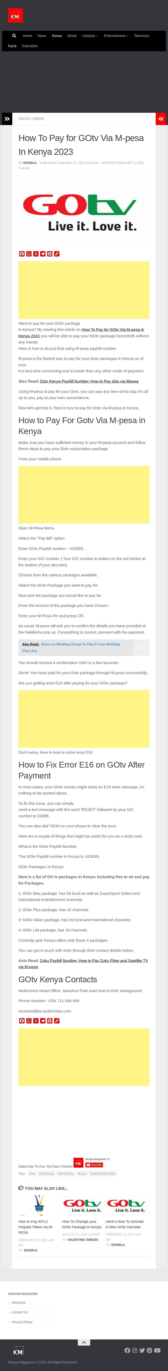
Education (29, 46)
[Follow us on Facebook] (127, 1350)
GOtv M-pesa (66, 1173)
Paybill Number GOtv (103, 1173)
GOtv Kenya (46, 1173)
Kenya (57, 36)
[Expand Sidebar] (7, 119)
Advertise (19, 1302)
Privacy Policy (22, 1322)
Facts (12, 46)
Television (141, 36)
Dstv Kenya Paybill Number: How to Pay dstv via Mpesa (89, 381)
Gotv (32, 1173)
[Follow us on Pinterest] (149, 1350)
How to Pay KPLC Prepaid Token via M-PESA (35, 1227)
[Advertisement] (84, 82)
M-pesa (82, 1173)
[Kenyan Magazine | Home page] (15, 15)
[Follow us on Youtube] (157, 1350)
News (42, 36)
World (71, 36)
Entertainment (114, 36)
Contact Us (20, 1312)
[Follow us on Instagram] (135, 1350)
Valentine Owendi (83, 1239)
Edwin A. (30, 163)
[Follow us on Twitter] (142, 1350)
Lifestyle (88, 36)
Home (27, 36)
